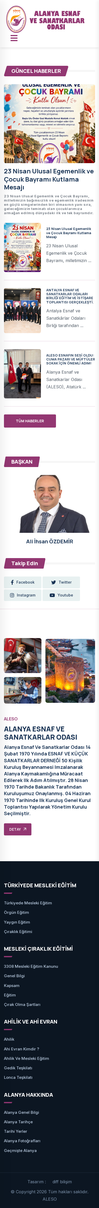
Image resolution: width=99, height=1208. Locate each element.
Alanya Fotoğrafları (22, 1140)
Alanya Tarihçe (18, 1121)
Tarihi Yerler (15, 1131)
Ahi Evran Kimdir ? (21, 1048)
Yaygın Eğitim (17, 922)
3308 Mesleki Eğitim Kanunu (31, 966)
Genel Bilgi (14, 975)
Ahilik (9, 1039)
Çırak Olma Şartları (22, 1004)
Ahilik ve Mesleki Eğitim (26, 1058)
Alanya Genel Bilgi (21, 1112)
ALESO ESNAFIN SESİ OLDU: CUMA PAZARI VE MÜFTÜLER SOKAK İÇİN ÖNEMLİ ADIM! (70, 359)
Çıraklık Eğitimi (18, 931)
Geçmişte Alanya (20, 1150)
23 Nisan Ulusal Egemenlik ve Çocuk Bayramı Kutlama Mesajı (49, 179)
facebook (25, 582)
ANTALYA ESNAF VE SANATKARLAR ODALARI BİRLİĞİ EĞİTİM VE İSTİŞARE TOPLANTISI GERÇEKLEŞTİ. (70, 296)
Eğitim (10, 995)
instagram (26, 595)
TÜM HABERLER (30, 420)
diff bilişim (62, 1181)
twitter (65, 582)
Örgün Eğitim (16, 912)
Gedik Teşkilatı (18, 1067)
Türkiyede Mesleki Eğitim (28, 902)
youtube (65, 595)
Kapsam (12, 985)
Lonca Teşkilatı (18, 1077)
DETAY (15, 829)
